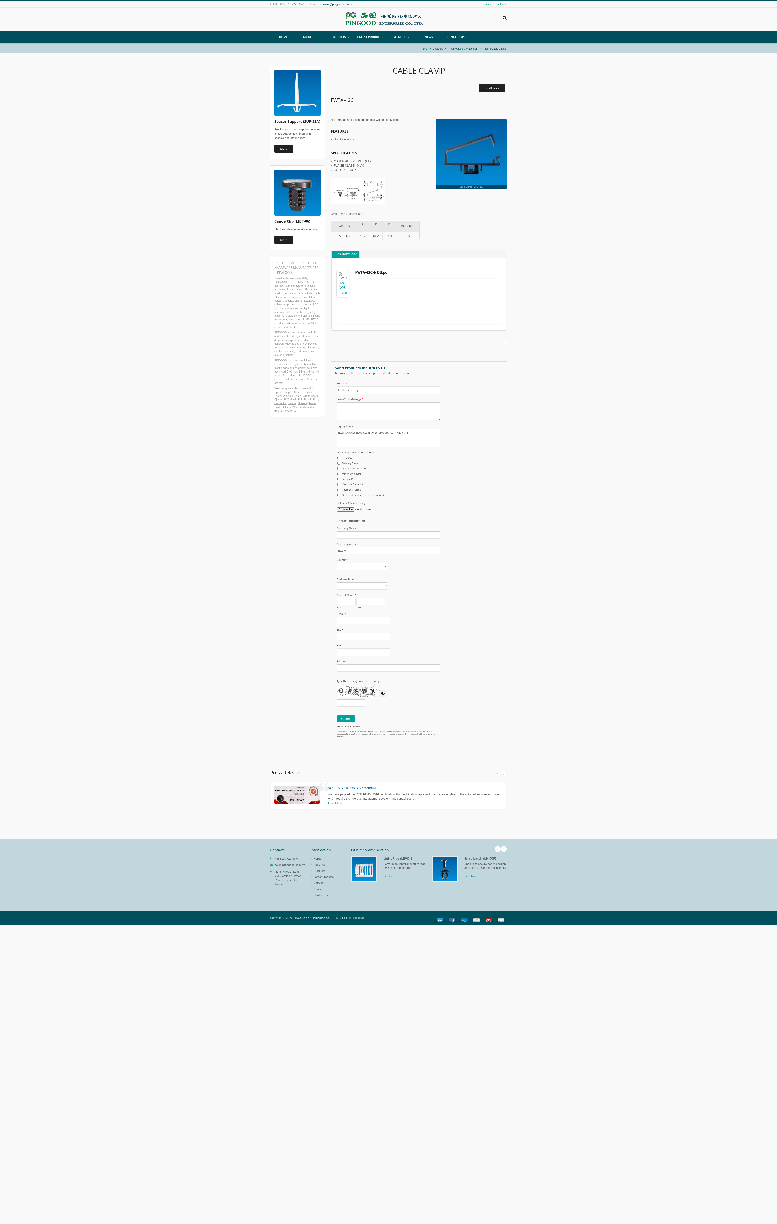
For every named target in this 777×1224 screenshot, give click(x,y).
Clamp (287, 407)
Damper (298, 392)
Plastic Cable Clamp (495, 48)
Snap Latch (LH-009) (480, 858)
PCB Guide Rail (293, 399)
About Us (310, 37)
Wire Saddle (299, 407)
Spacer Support (283, 392)
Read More (335, 803)
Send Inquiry (492, 88)
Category (438, 48)
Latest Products (370, 37)
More (283, 148)
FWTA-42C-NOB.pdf (372, 272)
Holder (278, 407)
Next (504, 774)
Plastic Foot (311, 399)
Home (283, 37)
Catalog (399, 37)
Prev (498, 774)
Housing (303, 403)
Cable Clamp (293, 395)
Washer (292, 403)
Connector (280, 403)
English (500, 4)
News (429, 37)
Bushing (313, 388)
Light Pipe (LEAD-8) (398, 858)
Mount (312, 403)
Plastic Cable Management (463, 48)
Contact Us (456, 37)
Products (339, 37)
